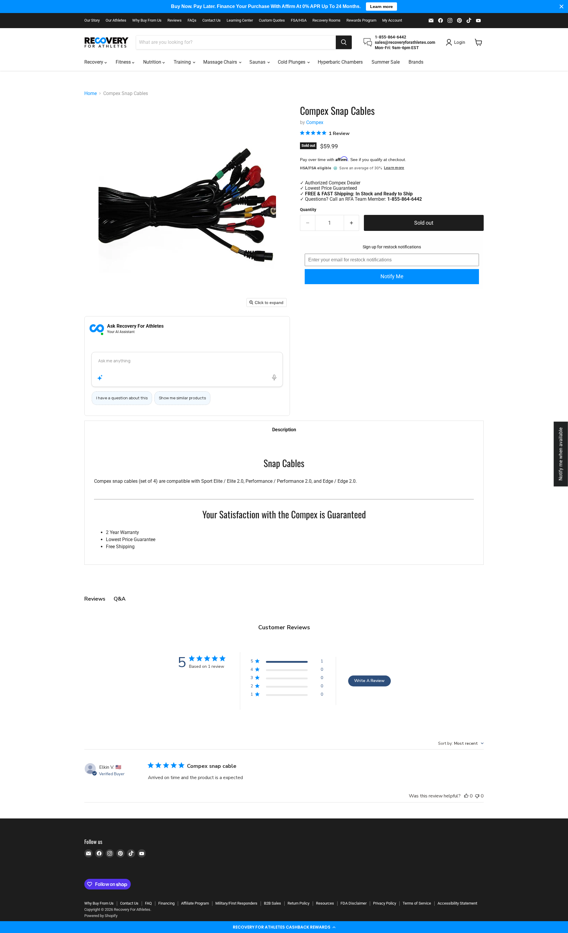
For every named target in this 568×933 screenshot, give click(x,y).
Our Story (92, 20)
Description (284, 429)
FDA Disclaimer (354, 903)
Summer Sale (386, 62)
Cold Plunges (292, 62)
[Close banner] (561, 6)
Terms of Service (417, 903)
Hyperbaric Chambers (340, 62)
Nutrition (152, 62)
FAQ (148, 903)
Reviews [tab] (94, 598)
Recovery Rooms (326, 20)
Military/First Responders (236, 903)
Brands (416, 62)
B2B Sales (272, 903)
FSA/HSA (298, 20)
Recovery (94, 62)
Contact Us (211, 20)
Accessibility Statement (457, 903)
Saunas (258, 62)
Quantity (308, 209)
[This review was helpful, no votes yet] (466, 796)
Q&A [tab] (119, 598)
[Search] (344, 42)
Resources (325, 903)
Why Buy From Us (147, 20)
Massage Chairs (220, 62)
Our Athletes (116, 20)
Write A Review (369, 680)
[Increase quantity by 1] (351, 223)
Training (183, 62)
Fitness (124, 62)
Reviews (174, 20)
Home (90, 93)
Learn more (394, 168)
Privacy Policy (384, 903)
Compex (314, 122)
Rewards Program (361, 20)
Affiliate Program (195, 903)
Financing (166, 903)
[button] (284, 927)
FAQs (192, 20)
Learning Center (240, 20)
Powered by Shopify (100, 915)
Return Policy (298, 903)
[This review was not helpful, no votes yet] (477, 796)
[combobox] (236, 42)
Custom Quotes (272, 20)
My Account (392, 20)
